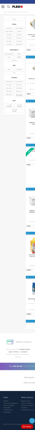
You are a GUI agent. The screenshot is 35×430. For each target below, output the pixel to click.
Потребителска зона (27, 410)
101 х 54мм (9, 44)
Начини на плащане (27, 405)
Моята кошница (26, 401)
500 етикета (9, 91)
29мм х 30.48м (19, 28)
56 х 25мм (19, 34)
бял (14, 72)
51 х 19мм (19, 31)
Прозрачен (19, 69)
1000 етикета (9, 94)
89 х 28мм (9, 41)
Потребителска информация (8, 411)
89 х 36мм (19, 41)
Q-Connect (14, 60)
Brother (19, 54)
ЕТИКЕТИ (15, 12)
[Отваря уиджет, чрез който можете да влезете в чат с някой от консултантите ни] (27, 426)
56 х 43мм (9, 34)
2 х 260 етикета (19, 81)
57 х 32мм (9, 38)
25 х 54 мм (9, 28)
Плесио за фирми (8, 405)
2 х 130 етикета (9, 81)
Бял (9, 69)
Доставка (24, 407)
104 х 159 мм (19, 44)
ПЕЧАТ (10, 12)
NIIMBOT (19, 57)
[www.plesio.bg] (17, 7)
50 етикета (9, 85)
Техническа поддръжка (10, 403)
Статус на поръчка (26, 403)
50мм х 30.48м (9, 31)
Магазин (5, 401)
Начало (5, 12)
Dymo (9, 57)
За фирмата (6, 407)
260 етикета (19, 88)
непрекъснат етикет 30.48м (19, 95)
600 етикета (19, 91)
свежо (14, 19)
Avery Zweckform (9, 54)
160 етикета (19, 85)
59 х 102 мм (19, 38)
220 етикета (9, 88)
